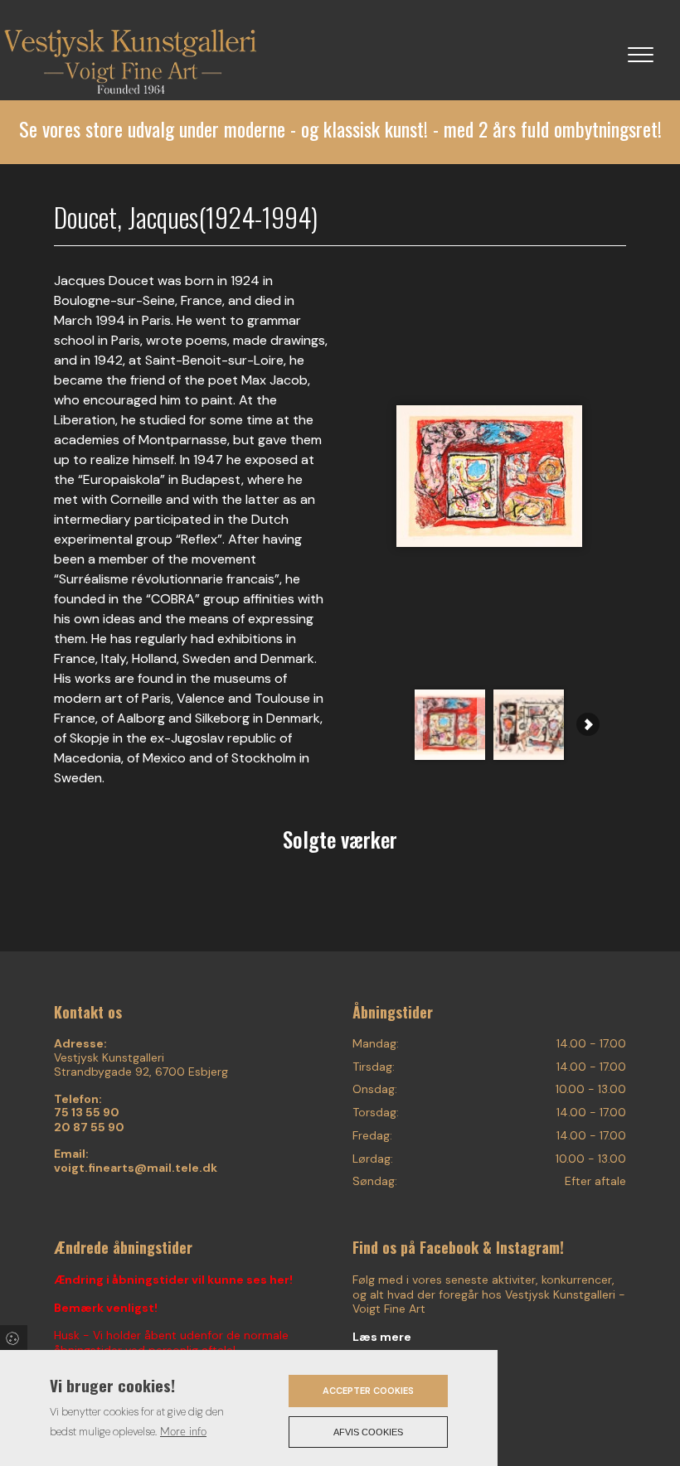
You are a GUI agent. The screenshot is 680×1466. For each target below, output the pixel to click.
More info (183, 1432)
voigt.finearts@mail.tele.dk (135, 1168)
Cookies (13, 1337)
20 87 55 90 (89, 1127)
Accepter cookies (368, 1390)
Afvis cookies (368, 1432)
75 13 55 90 (86, 1113)
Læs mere (381, 1336)
